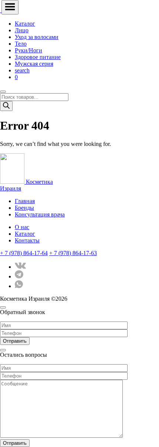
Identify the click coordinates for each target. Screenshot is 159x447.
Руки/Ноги (28, 50)
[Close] (3, 92)
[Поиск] (6, 106)
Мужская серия (34, 64)
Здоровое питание (38, 57)
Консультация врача (40, 214)
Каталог (25, 23)
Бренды (24, 208)
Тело (21, 43)
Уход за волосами (36, 37)
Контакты (27, 240)
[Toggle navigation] (9, 7)
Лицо (21, 30)
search (22, 70)
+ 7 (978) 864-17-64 (24, 253)
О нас (22, 227)
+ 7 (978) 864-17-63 (73, 253)
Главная (25, 201)
